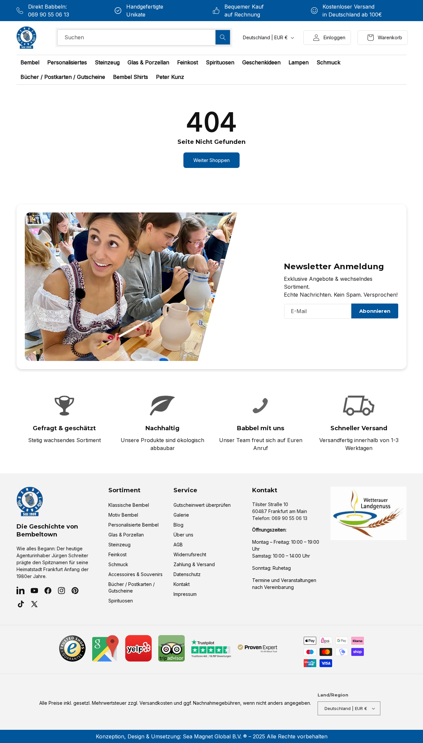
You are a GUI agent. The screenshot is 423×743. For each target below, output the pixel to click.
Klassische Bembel (128, 505)
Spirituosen (120, 600)
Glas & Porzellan (126, 534)
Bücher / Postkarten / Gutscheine (131, 587)
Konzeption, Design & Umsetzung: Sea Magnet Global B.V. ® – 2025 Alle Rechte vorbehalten (211, 736)
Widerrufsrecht (189, 554)
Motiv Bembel (123, 515)
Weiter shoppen (211, 160)
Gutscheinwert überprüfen (202, 505)
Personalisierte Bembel (133, 525)
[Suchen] (222, 37)
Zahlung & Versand (194, 564)
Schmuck (118, 564)
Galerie (181, 515)
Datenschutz (187, 574)
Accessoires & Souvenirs (135, 574)
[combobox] (144, 37)
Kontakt (181, 584)
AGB (178, 544)
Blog (178, 525)
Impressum (185, 594)
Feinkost (117, 554)
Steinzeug (119, 544)
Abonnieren (374, 311)
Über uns (183, 534)
